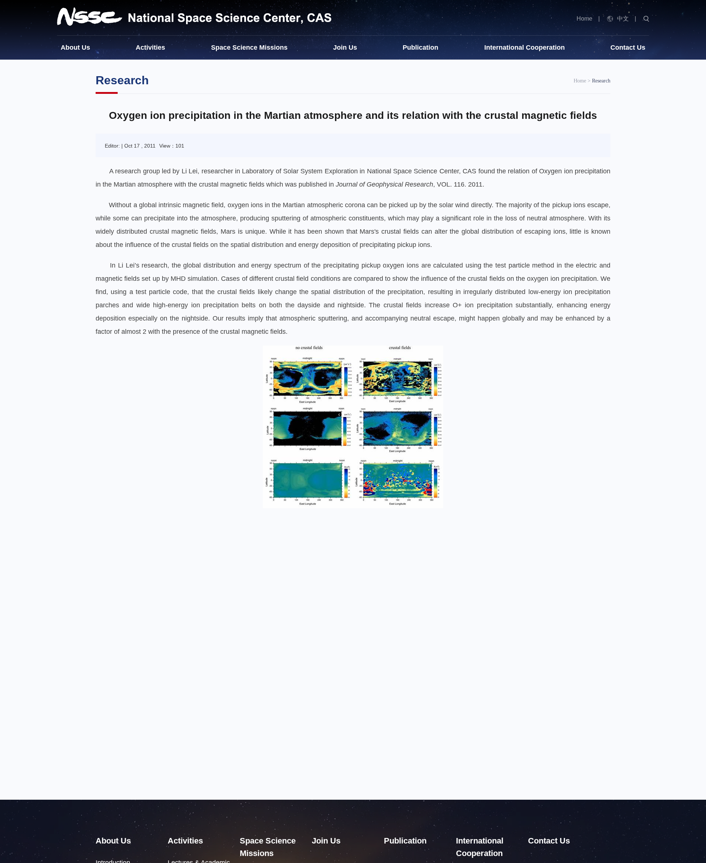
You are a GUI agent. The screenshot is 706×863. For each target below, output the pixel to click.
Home (584, 18)
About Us (75, 47)
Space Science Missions (249, 47)
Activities (150, 47)
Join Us (345, 47)
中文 (623, 18)
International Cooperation (524, 47)
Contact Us (627, 47)
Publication (420, 47)
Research (601, 81)
